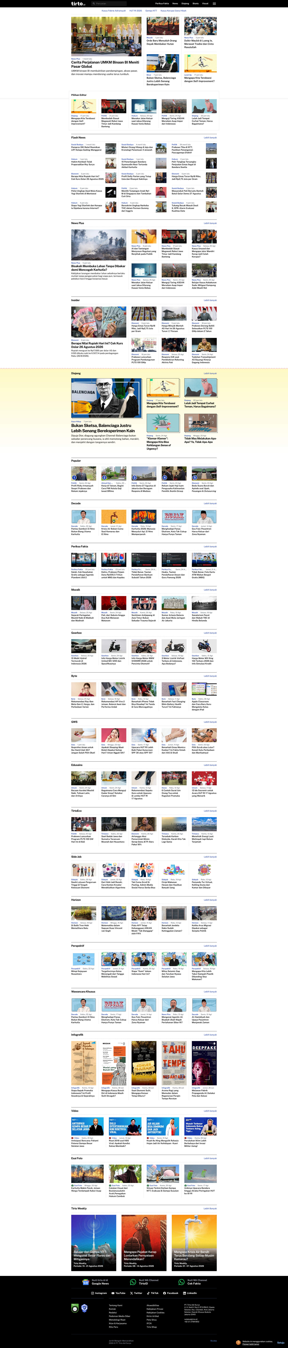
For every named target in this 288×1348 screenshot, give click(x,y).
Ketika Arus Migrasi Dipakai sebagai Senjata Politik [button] (201, 928)
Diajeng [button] (185, 3)
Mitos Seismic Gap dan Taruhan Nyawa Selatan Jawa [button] (171, 974)
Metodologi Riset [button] (117, 1320)
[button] (78, 3)
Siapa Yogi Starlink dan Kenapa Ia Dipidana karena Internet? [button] (86, 206)
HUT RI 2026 (135, 11)
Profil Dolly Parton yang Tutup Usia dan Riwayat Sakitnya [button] (136, 177)
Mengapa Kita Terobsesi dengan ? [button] (199, 79)
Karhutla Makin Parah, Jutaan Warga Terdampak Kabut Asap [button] (86, 1189)
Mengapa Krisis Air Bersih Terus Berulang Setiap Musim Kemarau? (194, 1255)
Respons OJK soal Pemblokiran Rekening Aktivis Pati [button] (173, 360)
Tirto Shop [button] (152, 1327)
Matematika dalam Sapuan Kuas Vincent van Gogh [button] (111, 928)
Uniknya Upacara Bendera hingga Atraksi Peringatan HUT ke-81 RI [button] (199, 1191)
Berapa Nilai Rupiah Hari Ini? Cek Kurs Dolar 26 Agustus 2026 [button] (87, 177)
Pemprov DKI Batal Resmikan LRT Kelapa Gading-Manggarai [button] (86, 148)
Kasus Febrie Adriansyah (114, 11)
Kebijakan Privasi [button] (155, 1309)
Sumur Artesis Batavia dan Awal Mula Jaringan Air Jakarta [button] (173, 618)
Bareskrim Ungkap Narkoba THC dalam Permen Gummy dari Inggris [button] (135, 208)
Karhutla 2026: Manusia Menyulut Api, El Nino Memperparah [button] (143, 532)
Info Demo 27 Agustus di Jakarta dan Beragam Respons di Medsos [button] (144, 488)
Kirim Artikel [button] (153, 1316)
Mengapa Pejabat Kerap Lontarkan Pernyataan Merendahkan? (140, 1255)
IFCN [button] (149, 1323)
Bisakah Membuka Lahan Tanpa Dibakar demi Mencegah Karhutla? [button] (98, 268)
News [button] (175, 3)
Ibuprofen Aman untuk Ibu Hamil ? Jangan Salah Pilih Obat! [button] (83, 750)
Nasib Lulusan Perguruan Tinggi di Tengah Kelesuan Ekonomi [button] (83, 885)
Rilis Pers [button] (113, 1327)
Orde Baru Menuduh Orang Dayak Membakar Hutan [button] (162, 42)
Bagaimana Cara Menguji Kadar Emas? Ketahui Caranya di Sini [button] (113, 793)
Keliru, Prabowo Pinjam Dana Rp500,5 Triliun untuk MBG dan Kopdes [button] (112, 575)
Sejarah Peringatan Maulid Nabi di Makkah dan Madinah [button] (82, 618)
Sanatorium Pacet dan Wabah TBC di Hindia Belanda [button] (201, 618)
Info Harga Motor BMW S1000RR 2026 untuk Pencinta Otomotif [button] (143, 661)
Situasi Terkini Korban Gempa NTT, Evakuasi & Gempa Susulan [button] (163, 1189)
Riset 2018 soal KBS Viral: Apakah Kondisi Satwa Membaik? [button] (119, 1143)
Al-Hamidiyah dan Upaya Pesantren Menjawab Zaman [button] (200, 1020)
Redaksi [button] (113, 1313)
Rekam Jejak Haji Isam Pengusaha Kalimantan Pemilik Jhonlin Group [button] (173, 488)
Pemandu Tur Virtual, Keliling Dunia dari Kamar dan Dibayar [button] (202, 885)
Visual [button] (205, 3)
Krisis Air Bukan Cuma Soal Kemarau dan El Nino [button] (112, 532)
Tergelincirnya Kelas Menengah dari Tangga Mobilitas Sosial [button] (112, 974)
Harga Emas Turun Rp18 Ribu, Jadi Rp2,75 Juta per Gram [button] (186, 177)
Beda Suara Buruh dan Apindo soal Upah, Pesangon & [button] (204, 488)
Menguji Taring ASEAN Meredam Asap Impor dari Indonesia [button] (173, 121)
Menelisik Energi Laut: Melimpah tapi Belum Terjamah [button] (203, 839)
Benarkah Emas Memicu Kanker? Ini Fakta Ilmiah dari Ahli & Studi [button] (173, 750)
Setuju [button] (280, 1342)
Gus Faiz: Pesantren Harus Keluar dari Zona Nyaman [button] (201, 532)
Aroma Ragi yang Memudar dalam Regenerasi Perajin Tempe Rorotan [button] (171, 1094)
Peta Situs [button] (152, 1320)
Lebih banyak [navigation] (210, 138)
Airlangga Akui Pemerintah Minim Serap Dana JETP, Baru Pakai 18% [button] (143, 840)
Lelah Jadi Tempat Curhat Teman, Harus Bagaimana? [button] (202, 121)
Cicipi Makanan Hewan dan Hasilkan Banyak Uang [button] (172, 885)
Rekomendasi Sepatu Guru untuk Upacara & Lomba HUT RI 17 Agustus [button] (142, 794)
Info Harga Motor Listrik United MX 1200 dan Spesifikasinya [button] (113, 661)
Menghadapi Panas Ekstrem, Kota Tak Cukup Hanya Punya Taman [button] (174, 532)
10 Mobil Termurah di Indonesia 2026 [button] (79, 661)
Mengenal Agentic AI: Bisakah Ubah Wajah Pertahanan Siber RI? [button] (172, 1020)
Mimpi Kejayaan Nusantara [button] (79, 972)
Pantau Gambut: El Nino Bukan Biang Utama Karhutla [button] (83, 532)
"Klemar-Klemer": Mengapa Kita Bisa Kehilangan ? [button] (159, 443)
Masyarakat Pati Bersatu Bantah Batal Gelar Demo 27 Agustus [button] (187, 192)
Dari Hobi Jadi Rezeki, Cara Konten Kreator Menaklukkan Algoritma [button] (113, 885)
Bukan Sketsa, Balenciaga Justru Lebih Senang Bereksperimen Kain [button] (161, 81)
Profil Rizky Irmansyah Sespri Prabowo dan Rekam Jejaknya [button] (82, 488)
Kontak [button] (112, 1309)
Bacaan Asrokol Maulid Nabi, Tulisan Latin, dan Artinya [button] (82, 793)
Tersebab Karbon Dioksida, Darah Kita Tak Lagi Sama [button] (174, 839)
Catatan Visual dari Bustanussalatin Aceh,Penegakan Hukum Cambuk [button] (118, 1192)
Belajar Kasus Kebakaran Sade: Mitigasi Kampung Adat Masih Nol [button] (204, 285)
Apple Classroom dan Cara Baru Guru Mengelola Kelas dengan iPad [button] (201, 705)
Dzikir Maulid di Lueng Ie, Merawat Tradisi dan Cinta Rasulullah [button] (199, 44)
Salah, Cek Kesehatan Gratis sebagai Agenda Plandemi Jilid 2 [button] (82, 575)
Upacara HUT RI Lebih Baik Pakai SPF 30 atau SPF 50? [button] (142, 750)
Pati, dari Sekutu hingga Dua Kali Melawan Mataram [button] (113, 618)
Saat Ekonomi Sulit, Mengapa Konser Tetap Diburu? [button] (141, 1093)
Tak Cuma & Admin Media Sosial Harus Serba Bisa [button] (143, 885)
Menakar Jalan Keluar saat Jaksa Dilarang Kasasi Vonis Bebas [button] (142, 121)
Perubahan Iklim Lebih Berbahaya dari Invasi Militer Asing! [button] (195, 1143)
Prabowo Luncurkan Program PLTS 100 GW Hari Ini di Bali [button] (82, 839)
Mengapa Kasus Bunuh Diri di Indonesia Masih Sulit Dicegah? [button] (112, 1093)
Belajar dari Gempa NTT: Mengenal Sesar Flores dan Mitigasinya (92, 1255)
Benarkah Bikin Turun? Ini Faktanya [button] (173, 704)
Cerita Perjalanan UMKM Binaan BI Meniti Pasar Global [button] (105, 64)
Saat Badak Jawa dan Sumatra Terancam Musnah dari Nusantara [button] (112, 839)
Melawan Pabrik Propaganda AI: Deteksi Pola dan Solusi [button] (203, 1093)
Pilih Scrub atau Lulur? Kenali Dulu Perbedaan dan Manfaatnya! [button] (203, 750)
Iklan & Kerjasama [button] (117, 1323)
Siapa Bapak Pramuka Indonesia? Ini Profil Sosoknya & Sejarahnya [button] (82, 1093)
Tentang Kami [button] (115, 1305)
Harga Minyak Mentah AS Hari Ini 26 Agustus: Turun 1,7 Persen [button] (173, 328)
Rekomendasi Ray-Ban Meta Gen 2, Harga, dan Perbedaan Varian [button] (82, 704)
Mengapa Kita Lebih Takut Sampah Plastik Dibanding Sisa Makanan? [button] (202, 975)
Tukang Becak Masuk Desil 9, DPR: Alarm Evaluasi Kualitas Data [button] (185, 208)
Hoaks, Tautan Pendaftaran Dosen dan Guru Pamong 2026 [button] (173, 575)
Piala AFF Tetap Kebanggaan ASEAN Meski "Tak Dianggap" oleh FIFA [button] (142, 929)
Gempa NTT (151, 11)
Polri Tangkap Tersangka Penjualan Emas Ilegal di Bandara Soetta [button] (184, 164)
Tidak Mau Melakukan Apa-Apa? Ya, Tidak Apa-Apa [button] (200, 440)
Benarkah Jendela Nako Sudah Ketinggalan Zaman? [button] (172, 928)
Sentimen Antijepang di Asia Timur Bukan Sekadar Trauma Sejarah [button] (144, 618)
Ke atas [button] (214, 1341)
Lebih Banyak (210, 1208)
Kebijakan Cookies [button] (156, 1313)
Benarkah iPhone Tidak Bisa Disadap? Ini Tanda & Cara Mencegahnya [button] (143, 704)
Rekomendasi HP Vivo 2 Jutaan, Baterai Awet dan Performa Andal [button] (113, 704)
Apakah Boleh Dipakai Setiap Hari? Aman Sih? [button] (113, 750)
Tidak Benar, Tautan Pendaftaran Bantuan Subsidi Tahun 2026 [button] (142, 575)
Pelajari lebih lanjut (251, 1344)
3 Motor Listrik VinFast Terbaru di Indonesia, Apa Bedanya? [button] (173, 661)
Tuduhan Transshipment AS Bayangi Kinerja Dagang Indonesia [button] (204, 360)
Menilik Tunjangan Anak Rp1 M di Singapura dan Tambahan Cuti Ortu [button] (136, 194)
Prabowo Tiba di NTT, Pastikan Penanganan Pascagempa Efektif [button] (182, 150)
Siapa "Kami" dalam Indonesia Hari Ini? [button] (141, 972)
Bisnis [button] (196, 3)
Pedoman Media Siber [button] (119, 1316)
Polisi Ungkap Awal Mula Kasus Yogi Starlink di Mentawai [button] (86, 192)
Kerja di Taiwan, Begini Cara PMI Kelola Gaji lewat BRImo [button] (112, 488)
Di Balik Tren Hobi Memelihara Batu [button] (80, 926)
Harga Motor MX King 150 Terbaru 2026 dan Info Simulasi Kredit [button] (202, 661)
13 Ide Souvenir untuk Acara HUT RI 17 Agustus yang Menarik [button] (204, 793)
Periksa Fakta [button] (162, 3)
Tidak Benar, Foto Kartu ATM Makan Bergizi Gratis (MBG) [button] (203, 575)
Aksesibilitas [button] (153, 1305)
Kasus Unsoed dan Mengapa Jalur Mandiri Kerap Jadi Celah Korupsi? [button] (203, 252)
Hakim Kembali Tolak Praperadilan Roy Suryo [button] (82, 163)
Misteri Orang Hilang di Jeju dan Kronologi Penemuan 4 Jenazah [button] (137, 148)
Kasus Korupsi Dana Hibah (173, 11)
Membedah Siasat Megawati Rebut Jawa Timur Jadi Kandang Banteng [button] (112, 122)
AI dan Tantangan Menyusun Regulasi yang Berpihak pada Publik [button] (144, 251)
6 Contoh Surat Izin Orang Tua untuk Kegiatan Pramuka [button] (171, 793)
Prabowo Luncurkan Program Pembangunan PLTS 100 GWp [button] (143, 360)
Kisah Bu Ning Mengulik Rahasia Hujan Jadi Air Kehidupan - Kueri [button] (163, 1142)
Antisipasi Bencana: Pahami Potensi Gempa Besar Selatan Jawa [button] (84, 1143)
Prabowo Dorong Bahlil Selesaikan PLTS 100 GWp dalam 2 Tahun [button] (203, 328)
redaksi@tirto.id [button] (190, 1319)
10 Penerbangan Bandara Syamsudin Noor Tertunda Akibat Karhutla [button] (134, 164)
